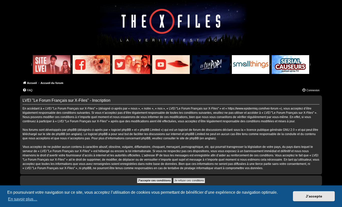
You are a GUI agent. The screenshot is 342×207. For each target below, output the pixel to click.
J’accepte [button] (314, 196)
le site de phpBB (54, 134)
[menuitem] (28, 90)
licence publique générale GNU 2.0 (271, 130)
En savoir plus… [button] (22, 199)
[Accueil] (171, 25)
